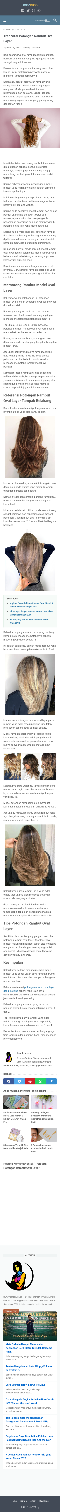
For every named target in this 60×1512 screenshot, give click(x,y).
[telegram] (51, 1081)
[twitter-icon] (28, 10)
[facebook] (8, 1081)
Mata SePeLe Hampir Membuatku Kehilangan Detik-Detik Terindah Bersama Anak (29, 1348)
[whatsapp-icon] (39, 10)
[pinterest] (30, 1081)
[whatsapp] (40, 1081)
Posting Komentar (31, 47)
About (33, 1501)
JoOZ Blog (34, 1507)
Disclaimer (44, 1501)
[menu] (7, 20)
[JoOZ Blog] (30, 4)
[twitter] (19, 1081)
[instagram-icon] (33, 10)
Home (14, 1501)
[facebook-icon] (22, 10)
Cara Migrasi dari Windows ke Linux (25, 1384)
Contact (23, 1501)
